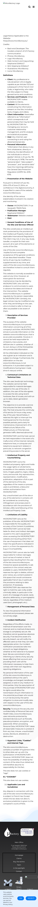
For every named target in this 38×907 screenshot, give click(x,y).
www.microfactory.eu (24, 250)
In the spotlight (19, 868)
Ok (20, 898)
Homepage (19, 855)
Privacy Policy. (8, 904)
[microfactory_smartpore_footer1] (19, 877)
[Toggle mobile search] (29, 7)
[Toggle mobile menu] (34, 7)
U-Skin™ (8, 889)
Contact (19, 871)
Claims (19, 858)
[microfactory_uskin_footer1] (8, 879)
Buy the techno (19, 862)
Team (19, 865)
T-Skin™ (30, 889)
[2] (19, 828)
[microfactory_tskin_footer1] (31, 877)
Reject (31, 898)
